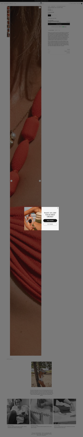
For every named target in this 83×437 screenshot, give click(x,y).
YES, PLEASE (50, 220)
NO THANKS (50, 224)
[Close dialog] (57, 208)
